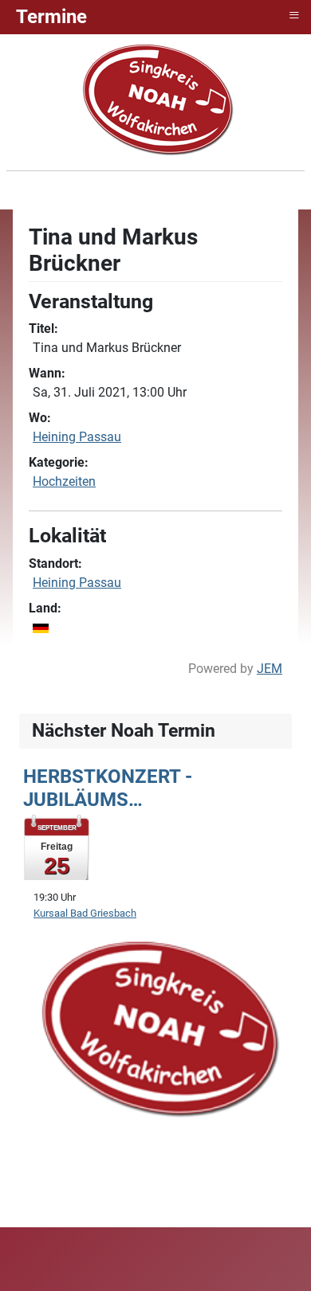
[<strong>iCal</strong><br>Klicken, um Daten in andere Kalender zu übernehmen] (271, 233)
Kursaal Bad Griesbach (84, 913)
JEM (269, 668)
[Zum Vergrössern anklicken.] (157, 1025)
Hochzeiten (64, 481)
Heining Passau (77, 436)
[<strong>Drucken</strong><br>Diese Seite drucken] (251, 233)
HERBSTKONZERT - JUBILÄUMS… (107, 788)
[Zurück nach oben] (283, 1261)
